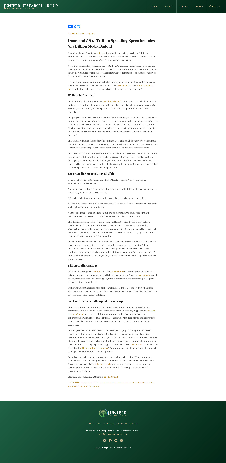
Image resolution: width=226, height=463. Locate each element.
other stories (117, 271)
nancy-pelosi (71, 386)
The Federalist (111, 376)
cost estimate (144, 275)
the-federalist (87, 386)
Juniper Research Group (31, 6)
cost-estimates (107, 382)
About (169, 6)
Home (90, 423)
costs (82, 382)
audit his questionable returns (93, 348)
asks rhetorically (103, 364)
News (154, 6)
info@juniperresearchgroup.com (113, 434)
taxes (91, 382)
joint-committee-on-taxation (148, 382)
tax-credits (80, 386)
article (99, 53)
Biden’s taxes (138, 344)
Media (199, 6)
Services (184, 6)
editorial (98, 271)
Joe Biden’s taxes (125, 85)
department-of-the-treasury (122, 382)
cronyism (113, 382)
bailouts (102, 382)
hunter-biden (132, 382)
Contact (214, 6)
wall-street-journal (94, 386)
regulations (86, 382)
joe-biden (139, 382)
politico (76, 386)
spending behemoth (112, 101)
